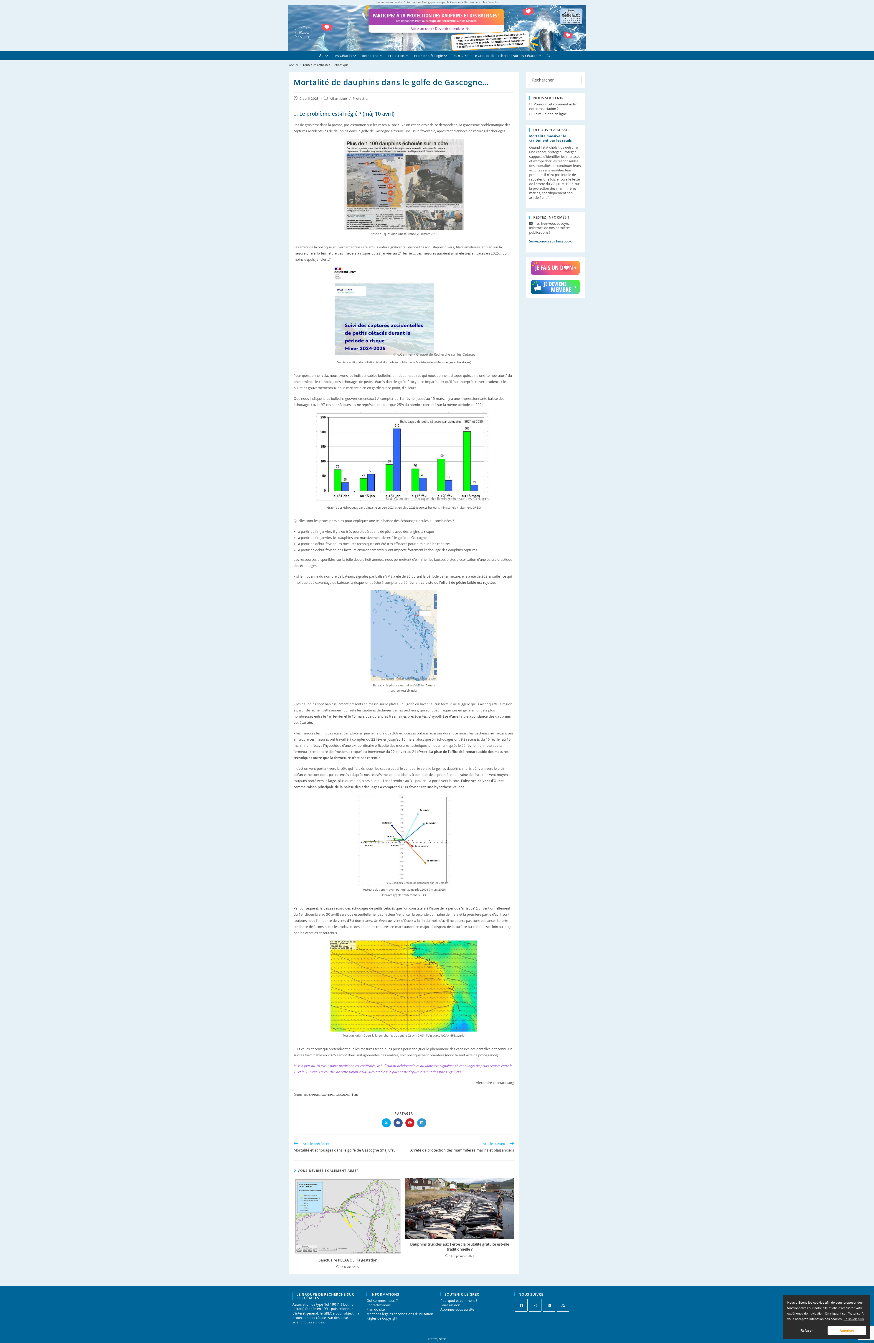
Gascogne (342, 1094)
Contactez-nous (378, 1305)
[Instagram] (535, 1305)
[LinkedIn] (549, 1305)
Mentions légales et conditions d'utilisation (399, 1314)
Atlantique (341, 65)
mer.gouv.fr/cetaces (456, 362)
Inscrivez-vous (545, 223)
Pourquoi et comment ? (458, 1300)
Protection (361, 98)
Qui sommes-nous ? (382, 1300)
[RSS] (563, 1305)
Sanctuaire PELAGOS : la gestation (348, 1260)
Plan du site (375, 1309)
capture (314, 1094)
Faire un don (450, 1305)
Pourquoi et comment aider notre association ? (553, 106)
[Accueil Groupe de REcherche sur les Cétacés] (326, 55)
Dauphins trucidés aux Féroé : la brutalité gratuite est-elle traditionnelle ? (459, 1247)
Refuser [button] (806, 1330)
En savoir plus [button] (854, 1319)
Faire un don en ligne (550, 114)
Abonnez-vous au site (457, 1309)
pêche (354, 1094)
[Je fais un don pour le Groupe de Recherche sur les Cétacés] (555, 267)
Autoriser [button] (847, 1330)
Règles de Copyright (381, 1318)
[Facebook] (521, 1305)
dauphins (327, 1094)
